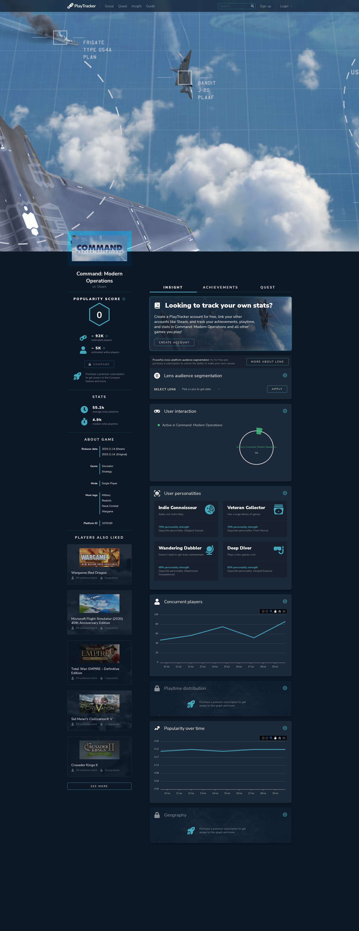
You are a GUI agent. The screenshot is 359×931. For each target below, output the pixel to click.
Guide (150, 6)
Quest (122, 6)
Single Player (109, 483)
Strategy (107, 471)
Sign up (265, 6)
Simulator (107, 466)
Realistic (106, 500)
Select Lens (165, 389)
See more (99, 786)
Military (106, 495)
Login (284, 6)
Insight (137, 6)
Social (109, 6)
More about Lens (267, 362)
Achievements (220, 287)
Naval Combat (110, 506)
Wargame (107, 511)
